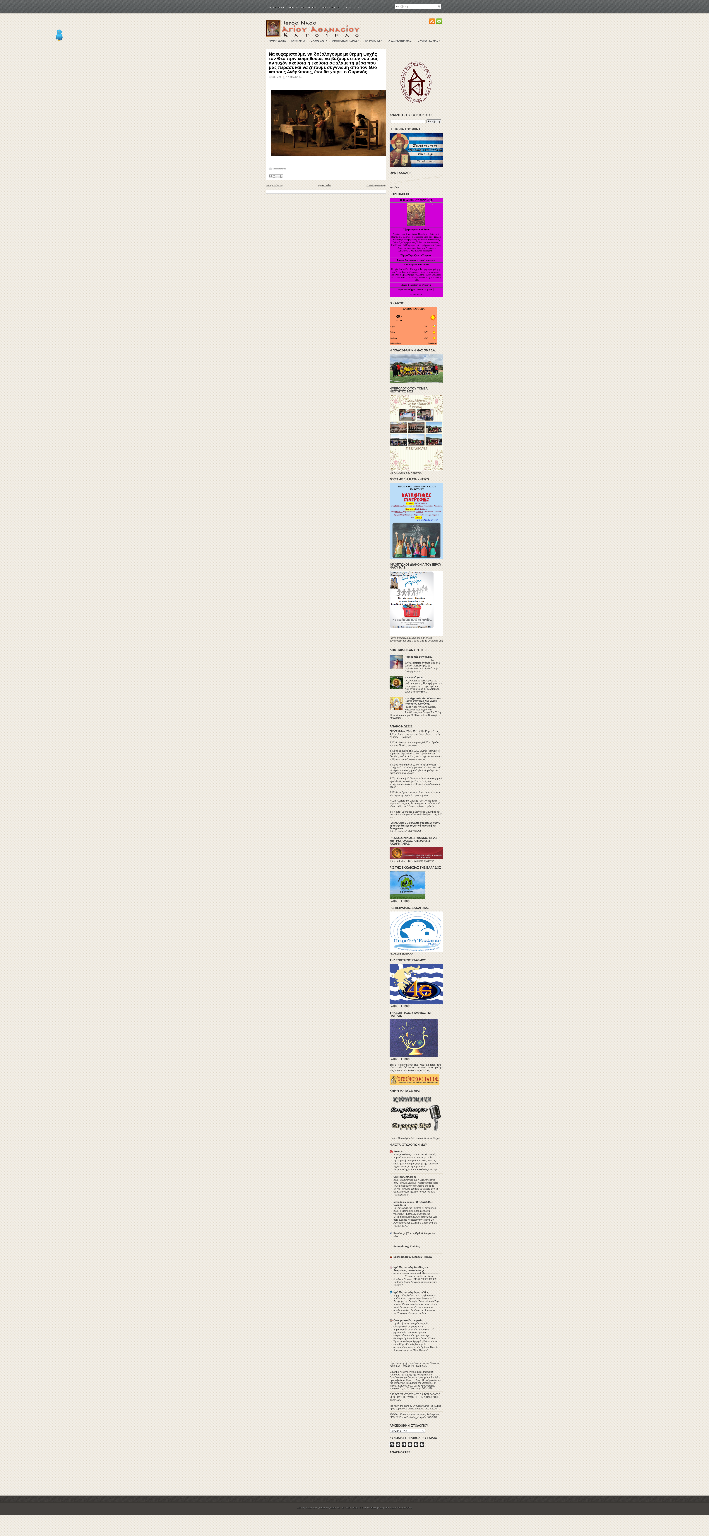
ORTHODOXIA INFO (404, 1177)
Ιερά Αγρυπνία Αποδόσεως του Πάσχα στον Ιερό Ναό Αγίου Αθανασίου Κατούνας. (423, 701)
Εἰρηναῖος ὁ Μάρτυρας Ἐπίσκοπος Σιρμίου (422, 237)
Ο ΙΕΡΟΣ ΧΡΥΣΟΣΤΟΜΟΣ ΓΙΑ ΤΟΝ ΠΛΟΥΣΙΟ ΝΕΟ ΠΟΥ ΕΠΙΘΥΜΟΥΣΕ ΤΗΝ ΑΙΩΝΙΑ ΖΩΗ (415, 1396)
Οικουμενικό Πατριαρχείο (407, 1320)
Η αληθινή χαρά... (415, 677)
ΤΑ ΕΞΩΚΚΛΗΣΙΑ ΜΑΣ (399, 41)
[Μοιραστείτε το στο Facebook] (281, 176)
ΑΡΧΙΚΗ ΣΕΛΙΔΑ (277, 41)
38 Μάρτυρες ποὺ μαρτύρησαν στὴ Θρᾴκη (422, 245)
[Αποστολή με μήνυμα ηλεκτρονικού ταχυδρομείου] (270, 176)
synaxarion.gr (416, 294)
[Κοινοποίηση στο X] (277, 176)
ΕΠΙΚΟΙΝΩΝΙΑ (352, 7)
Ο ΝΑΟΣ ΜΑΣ (319, 40)
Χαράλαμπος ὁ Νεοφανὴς (422, 250)
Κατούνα (394, 187)
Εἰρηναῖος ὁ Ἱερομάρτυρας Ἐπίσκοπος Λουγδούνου (416, 239)
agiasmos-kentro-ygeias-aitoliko (409, 1273)
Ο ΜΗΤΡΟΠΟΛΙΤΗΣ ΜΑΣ (345, 40)
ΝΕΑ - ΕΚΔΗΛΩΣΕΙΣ (331, 7)
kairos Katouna (413, 308)
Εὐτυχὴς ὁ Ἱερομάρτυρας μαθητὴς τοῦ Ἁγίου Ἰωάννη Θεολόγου (416, 270)
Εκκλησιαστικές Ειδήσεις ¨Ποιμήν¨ (413, 1257)
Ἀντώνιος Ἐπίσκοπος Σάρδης (411, 248)
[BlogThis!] (274, 176)
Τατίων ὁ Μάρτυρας (429, 272)
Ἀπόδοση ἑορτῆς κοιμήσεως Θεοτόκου (410, 234)
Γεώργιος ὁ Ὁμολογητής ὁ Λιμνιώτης (407, 274)
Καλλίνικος (396, 245)
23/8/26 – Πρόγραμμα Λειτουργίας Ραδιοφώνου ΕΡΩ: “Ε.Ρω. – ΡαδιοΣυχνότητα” (415, 1416)
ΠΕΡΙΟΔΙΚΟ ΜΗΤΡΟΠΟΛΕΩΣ (303, 7)
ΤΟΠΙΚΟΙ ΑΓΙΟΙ (373, 40)
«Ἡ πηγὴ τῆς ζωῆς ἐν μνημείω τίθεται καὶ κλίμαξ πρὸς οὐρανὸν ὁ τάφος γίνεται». (415, 1407)
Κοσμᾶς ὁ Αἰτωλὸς (399, 269)
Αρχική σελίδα (276, 7)
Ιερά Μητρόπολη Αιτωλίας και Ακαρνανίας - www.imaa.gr (410, 1269)
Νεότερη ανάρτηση (274, 185)
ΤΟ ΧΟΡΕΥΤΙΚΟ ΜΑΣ (428, 40)
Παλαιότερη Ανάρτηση (376, 185)
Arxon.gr (398, 1151)
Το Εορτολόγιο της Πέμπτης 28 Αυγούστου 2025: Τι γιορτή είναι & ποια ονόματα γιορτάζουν (414, 1211)
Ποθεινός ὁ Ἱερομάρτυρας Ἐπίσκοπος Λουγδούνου (415, 242)
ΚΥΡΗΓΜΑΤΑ (298, 41)
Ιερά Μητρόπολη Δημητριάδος (411, 1292)
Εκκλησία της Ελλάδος (406, 1246)
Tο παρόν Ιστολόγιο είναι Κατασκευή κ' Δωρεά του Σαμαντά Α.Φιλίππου (377, 1507)
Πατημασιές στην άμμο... (419, 656)
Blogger (436, 1138)
